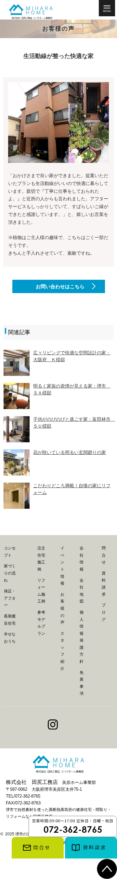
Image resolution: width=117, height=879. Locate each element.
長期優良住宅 (10, 620)
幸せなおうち (10, 638)
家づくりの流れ (10, 573)
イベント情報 (62, 566)
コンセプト (10, 552)
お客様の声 (62, 608)
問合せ (104, 555)
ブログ (104, 612)
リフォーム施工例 (41, 591)
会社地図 (82, 591)
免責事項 (82, 683)
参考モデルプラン (41, 623)
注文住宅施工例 (41, 559)
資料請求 (104, 584)
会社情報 (82, 559)
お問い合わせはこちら (60, 286)
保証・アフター (10, 598)
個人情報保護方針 (82, 637)
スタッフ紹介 (62, 651)
